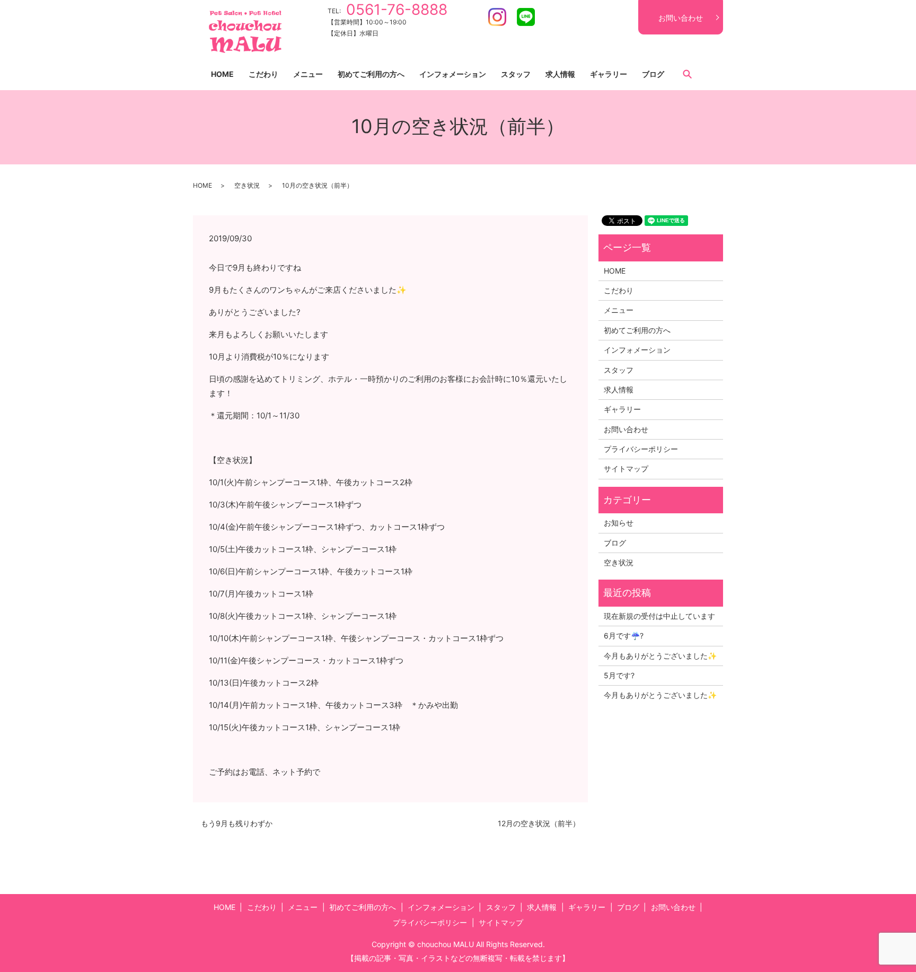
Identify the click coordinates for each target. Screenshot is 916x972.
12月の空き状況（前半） (539, 823)
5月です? (619, 675)
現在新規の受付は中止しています (659, 615)
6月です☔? (624, 635)
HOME (222, 73)
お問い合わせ (680, 17)
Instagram (497, 17)
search (687, 74)
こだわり (263, 73)
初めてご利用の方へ (371, 73)
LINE (526, 17)
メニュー (308, 73)
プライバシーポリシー (641, 448)
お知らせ (618, 522)
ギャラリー (608, 73)
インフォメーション (452, 73)
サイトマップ (626, 468)
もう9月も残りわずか (236, 823)
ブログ (653, 73)
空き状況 (247, 185)
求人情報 (560, 73)
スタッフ (516, 73)
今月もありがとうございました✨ (660, 655)
